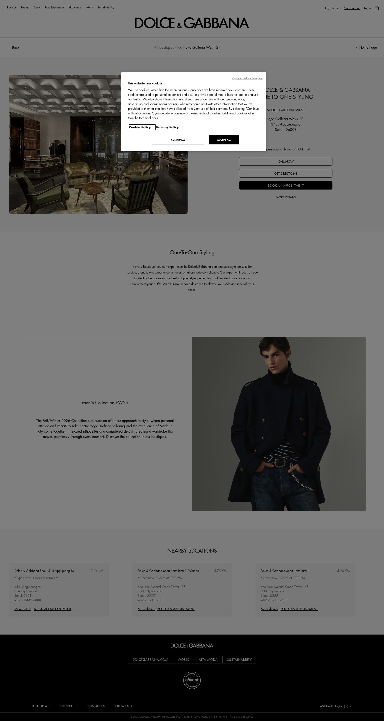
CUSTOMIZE (178, 140)
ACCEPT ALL (224, 140)
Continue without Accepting (247, 78)
